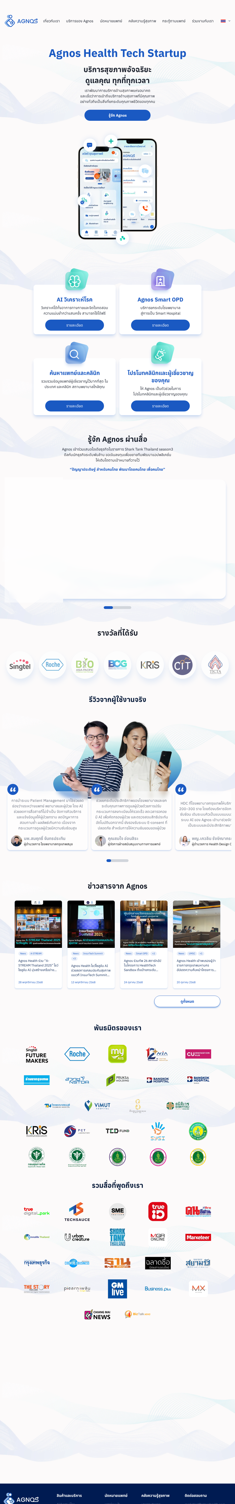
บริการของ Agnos (79, 21)
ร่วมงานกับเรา (203, 21)
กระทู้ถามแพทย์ (173, 21)
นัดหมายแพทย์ (111, 21)
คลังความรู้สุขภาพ (142, 21)
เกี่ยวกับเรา (51, 21)
